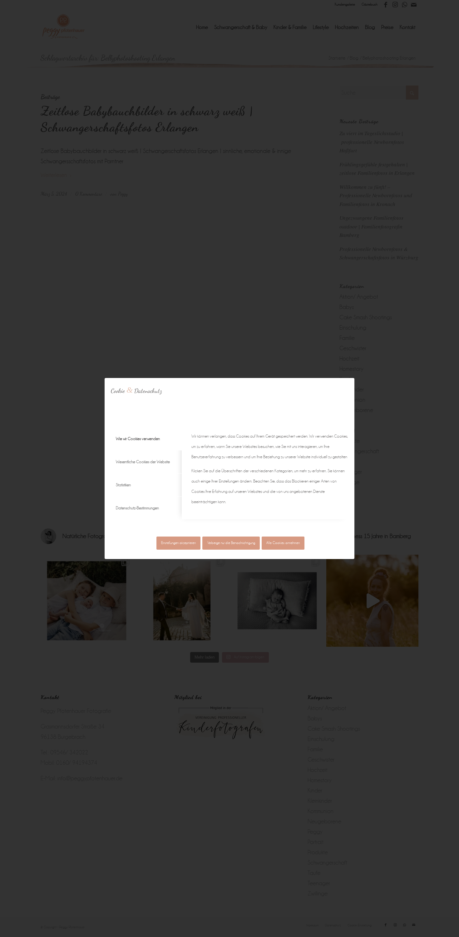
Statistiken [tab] (123, 485)
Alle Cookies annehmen (283, 543)
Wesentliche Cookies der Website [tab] (143, 461)
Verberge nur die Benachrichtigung (231, 543)
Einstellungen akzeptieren (178, 543)
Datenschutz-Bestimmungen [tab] (137, 508)
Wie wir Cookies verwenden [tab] (138, 438)
